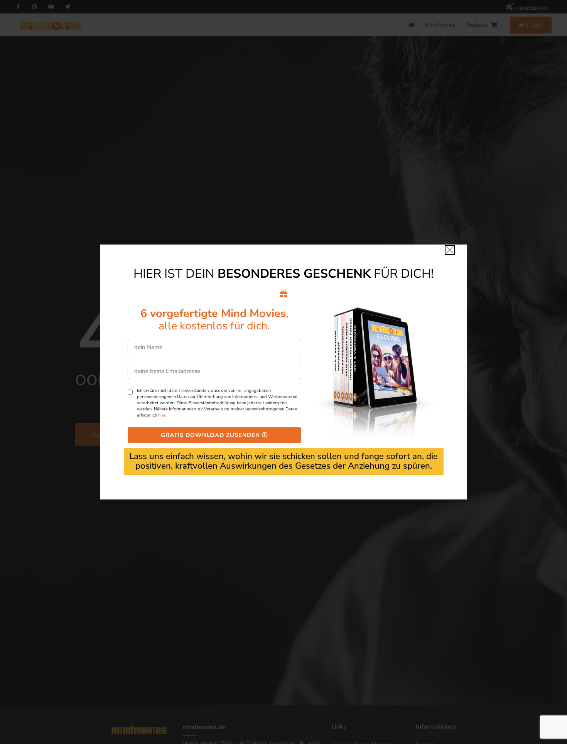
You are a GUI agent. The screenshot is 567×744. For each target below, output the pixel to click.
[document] (283, 372)
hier (161, 415)
